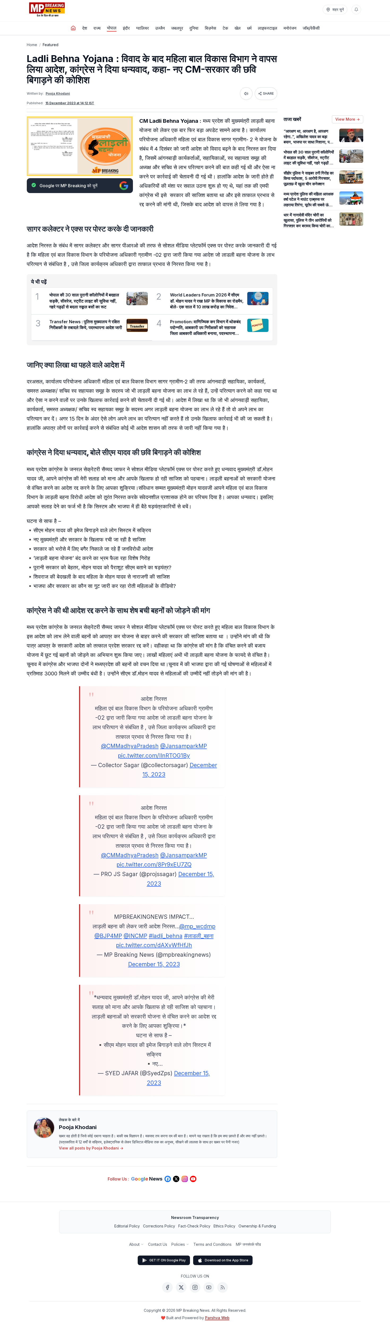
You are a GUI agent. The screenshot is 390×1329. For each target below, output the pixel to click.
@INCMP (135, 936)
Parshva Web (217, 1317)
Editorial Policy (127, 1226)
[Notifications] (356, 9)
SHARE (268, 93)
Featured (50, 44)
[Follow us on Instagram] (184, 1179)
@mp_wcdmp (197, 926)
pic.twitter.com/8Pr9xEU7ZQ (154, 864)
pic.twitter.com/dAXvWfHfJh (154, 945)
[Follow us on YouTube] (193, 1179)
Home (32, 44)
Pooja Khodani (58, 93)
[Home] (73, 28)
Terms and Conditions (212, 1244)
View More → (347, 119)
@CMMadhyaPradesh (130, 746)
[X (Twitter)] (181, 1287)
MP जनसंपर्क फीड (248, 1244)
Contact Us (157, 1244)
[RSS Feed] (222, 1287)
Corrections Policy (159, 1226)
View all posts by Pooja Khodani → (91, 1148)
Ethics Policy (224, 1226)
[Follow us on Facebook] (167, 1179)
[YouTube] (208, 1287)
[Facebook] (167, 1287)
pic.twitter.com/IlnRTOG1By (154, 755)
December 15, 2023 (154, 964)
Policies (178, 1244)
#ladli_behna (166, 936)
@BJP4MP (108, 936)
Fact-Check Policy (194, 1226)
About (134, 1244)
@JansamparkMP (183, 746)
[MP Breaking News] (47, 9)
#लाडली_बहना (199, 936)
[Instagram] (195, 1287)
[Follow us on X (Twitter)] (176, 1179)
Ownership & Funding (257, 1226)
